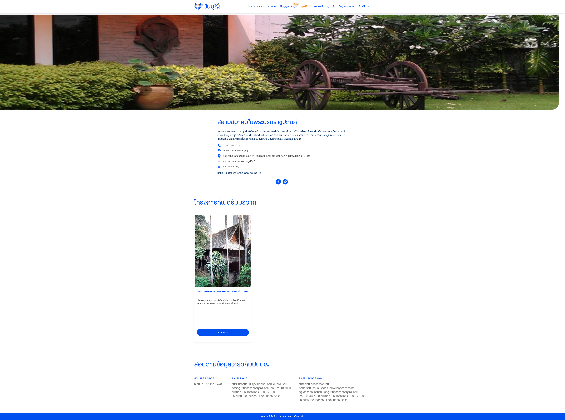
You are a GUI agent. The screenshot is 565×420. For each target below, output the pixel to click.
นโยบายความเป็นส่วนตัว (293, 416)
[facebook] (279, 182)
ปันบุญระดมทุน (288, 6)
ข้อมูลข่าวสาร (346, 6)
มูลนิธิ (304, 6)
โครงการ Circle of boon (262, 6)
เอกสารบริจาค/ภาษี (323, 6)
